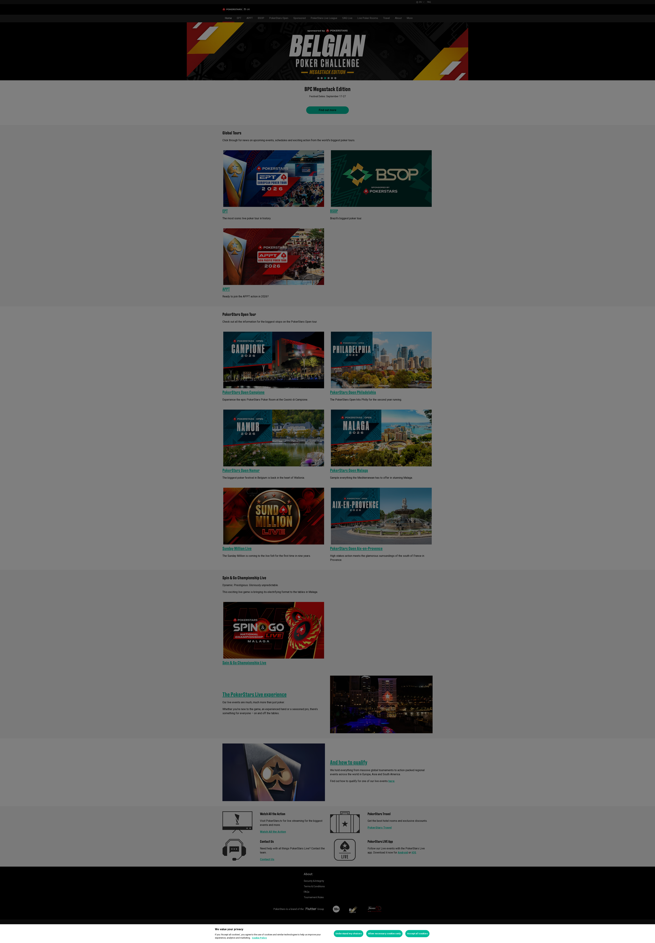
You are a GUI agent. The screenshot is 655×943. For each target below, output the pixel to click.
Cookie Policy (259, 938)
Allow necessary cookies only (384, 933)
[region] (327, 933)
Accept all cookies (417, 933)
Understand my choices (349, 933)
